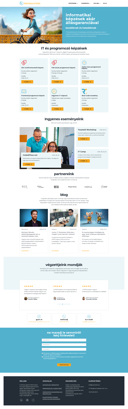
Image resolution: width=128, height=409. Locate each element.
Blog (105, 3)
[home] (30, 3)
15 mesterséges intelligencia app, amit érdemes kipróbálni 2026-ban (93, 234)
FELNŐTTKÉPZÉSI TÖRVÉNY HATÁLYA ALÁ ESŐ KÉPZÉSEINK (51, 398)
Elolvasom (25, 250)
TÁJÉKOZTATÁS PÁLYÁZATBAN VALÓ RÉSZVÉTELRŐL (52, 393)
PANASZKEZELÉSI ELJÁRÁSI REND (52, 388)
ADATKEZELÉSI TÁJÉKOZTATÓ (51, 385)
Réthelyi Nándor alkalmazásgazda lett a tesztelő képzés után (30, 234)
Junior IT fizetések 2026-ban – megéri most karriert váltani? (63, 233)
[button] (73, 3)
